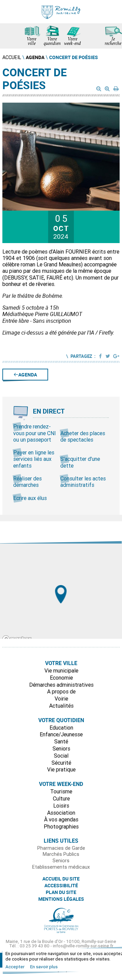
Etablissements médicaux (61, 867)
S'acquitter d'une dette (80, 462)
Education (61, 727)
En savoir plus (44, 967)
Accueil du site (61, 878)
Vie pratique (61, 769)
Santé (61, 741)
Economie (61, 677)
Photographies (61, 826)
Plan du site (61, 892)
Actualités (61, 705)
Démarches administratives (61, 684)
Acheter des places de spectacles (82, 436)
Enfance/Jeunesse (61, 734)
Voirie (61, 698)
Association (61, 812)
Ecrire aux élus (30, 498)
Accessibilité (61, 885)
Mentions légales (61, 899)
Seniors (61, 748)
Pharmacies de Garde (61, 848)
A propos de (61, 691)
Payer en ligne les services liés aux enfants (33, 459)
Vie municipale (61, 670)
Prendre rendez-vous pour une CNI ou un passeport (34, 433)
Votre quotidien (52, 41)
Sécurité (61, 762)
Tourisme (61, 791)
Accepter (14, 967)
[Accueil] (61, 12)
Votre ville (31, 41)
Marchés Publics (61, 854)
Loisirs (61, 805)
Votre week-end (72, 41)
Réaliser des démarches (27, 481)
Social (61, 755)
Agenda (27, 374)
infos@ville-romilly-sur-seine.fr (83, 946)
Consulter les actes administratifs (83, 481)
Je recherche (113, 41)
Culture (61, 798)
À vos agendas (61, 819)
